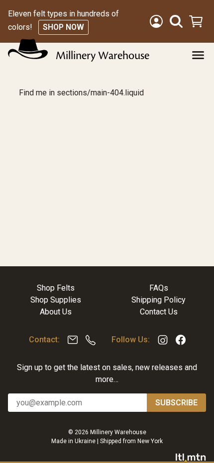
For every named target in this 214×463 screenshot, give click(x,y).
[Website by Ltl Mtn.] (191, 457)
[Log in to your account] (156, 21)
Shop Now (63, 27)
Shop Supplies (55, 300)
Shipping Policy (158, 300)
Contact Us (159, 311)
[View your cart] (197, 21)
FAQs (158, 288)
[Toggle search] (176, 21)
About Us (56, 311)
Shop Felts (56, 288)
